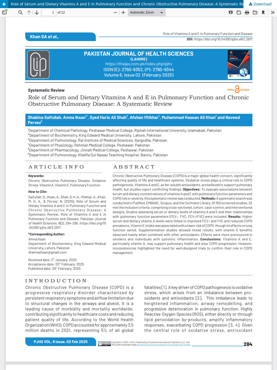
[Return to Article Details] (4, 4)
